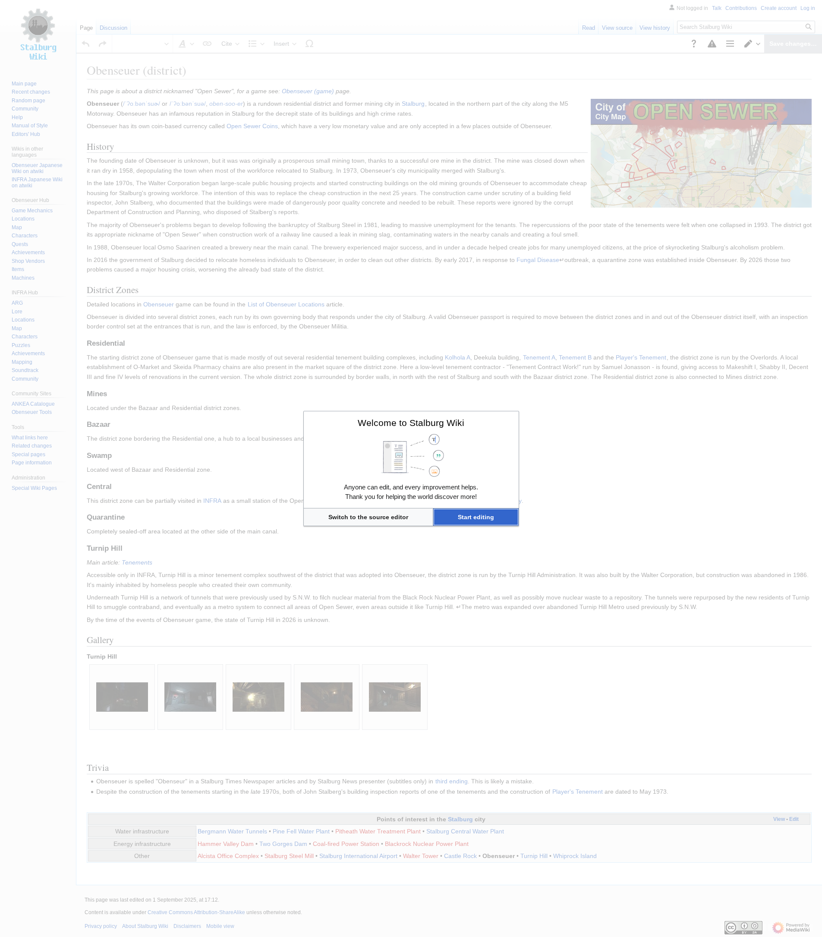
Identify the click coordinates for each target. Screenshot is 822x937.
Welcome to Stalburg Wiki (411, 423)
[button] (368, 517)
